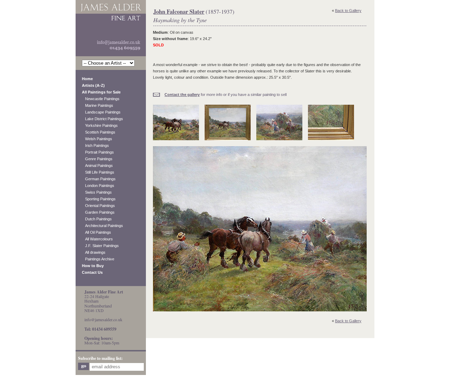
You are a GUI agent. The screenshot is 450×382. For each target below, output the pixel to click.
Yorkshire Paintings (100, 125)
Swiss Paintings (97, 192)
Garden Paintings (98, 212)
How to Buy (93, 266)
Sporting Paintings (99, 199)
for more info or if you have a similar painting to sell (226, 94)
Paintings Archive (98, 259)
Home (87, 79)
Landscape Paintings (101, 112)
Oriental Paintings (98, 205)
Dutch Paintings (97, 219)
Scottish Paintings (98, 132)
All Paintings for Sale (101, 92)
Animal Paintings (97, 165)
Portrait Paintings (98, 152)
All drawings (93, 252)
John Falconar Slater (178, 11)
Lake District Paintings (102, 119)
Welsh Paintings (97, 139)
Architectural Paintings (102, 226)
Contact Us (92, 272)
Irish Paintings (95, 145)
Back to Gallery (348, 10)
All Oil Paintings (96, 232)
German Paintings (99, 179)
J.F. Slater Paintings (100, 246)
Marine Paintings (97, 105)
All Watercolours (97, 239)
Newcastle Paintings (101, 99)
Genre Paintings (97, 159)
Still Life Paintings (98, 172)
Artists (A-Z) (93, 85)
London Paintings (98, 185)
